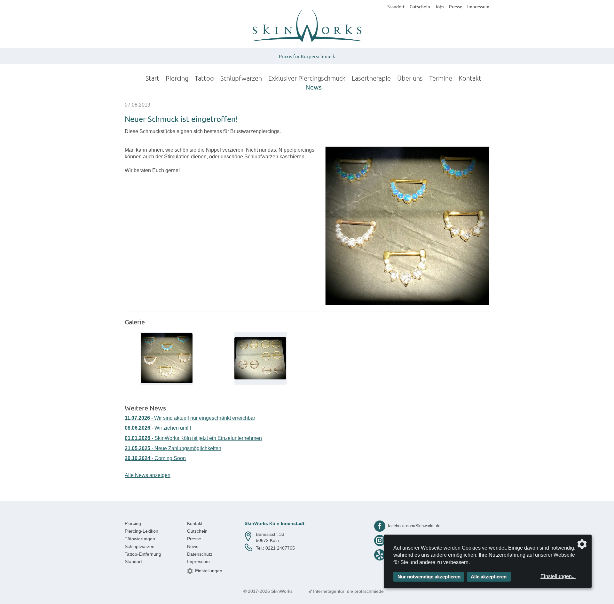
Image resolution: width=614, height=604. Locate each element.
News (313, 87)
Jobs (439, 6)
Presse (455, 6)
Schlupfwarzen (241, 78)
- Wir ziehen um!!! (158, 428)
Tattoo (204, 78)
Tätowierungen (140, 538)
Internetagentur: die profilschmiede (348, 591)
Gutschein (420, 6)
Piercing (177, 78)
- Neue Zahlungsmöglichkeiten (173, 448)
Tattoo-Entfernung (143, 554)
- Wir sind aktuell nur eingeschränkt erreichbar (190, 418)
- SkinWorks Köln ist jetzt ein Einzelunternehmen (193, 438)
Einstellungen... (558, 576)
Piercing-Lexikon (141, 531)
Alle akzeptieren (489, 576)
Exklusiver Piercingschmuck (306, 78)
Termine (440, 78)
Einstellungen (208, 570)
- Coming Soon (155, 458)
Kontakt (470, 78)
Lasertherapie (371, 78)
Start (152, 78)
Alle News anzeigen (147, 475)
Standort (396, 6)
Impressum (478, 6)
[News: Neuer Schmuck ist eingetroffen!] (407, 226)
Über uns (410, 78)
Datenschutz (199, 554)
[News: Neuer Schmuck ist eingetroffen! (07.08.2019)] (166, 358)
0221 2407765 (280, 548)
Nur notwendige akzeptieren (429, 576)
